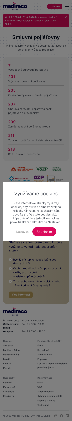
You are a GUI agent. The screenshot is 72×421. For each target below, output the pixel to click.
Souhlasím (44, 232)
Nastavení (22, 232)
